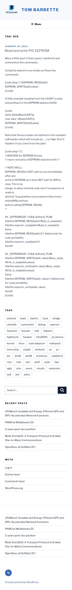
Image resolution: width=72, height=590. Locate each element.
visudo (41, 368)
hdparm (48, 330)
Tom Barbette (40, 9)
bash (23, 318)
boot (45, 318)
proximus (41, 355)
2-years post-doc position (20, 429)
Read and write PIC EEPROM (27, 51)
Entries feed (12, 474)
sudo (47, 362)
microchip (13, 349)
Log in (8, 467)
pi (57, 349)
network (40, 349)
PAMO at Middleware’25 (19, 422)
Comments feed (14, 481)
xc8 (9, 374)
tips (56, 362)
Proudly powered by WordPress (22, 582)
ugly (9, 368)
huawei (27, 337)
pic (8, 355)
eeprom (54, 324)
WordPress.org (14, 488)
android (11, 318)
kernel (10, 343)
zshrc (27, 374)
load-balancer (37, 343)
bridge (56, 318)
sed (27, 362)
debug (42, 324)
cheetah (12, 324)
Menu (38, 24)
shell (37, 362)
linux (21, 343)
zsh (17, 374)
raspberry (57, 355)
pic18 (28, 355)
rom (9, 362)
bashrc (34, 318)
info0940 (41, 337)
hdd (36, 330)
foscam (25, 330)
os (50, 349)
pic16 (18, 355)
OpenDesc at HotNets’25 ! (20, 447)
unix (18, 368)
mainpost (55, 343)
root (18, 362)
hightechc (13, 337)
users (29, 368)
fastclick (12, 330)
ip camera (57, 337)
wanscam (54, 368)
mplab (26, 349)
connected (27, 324)
